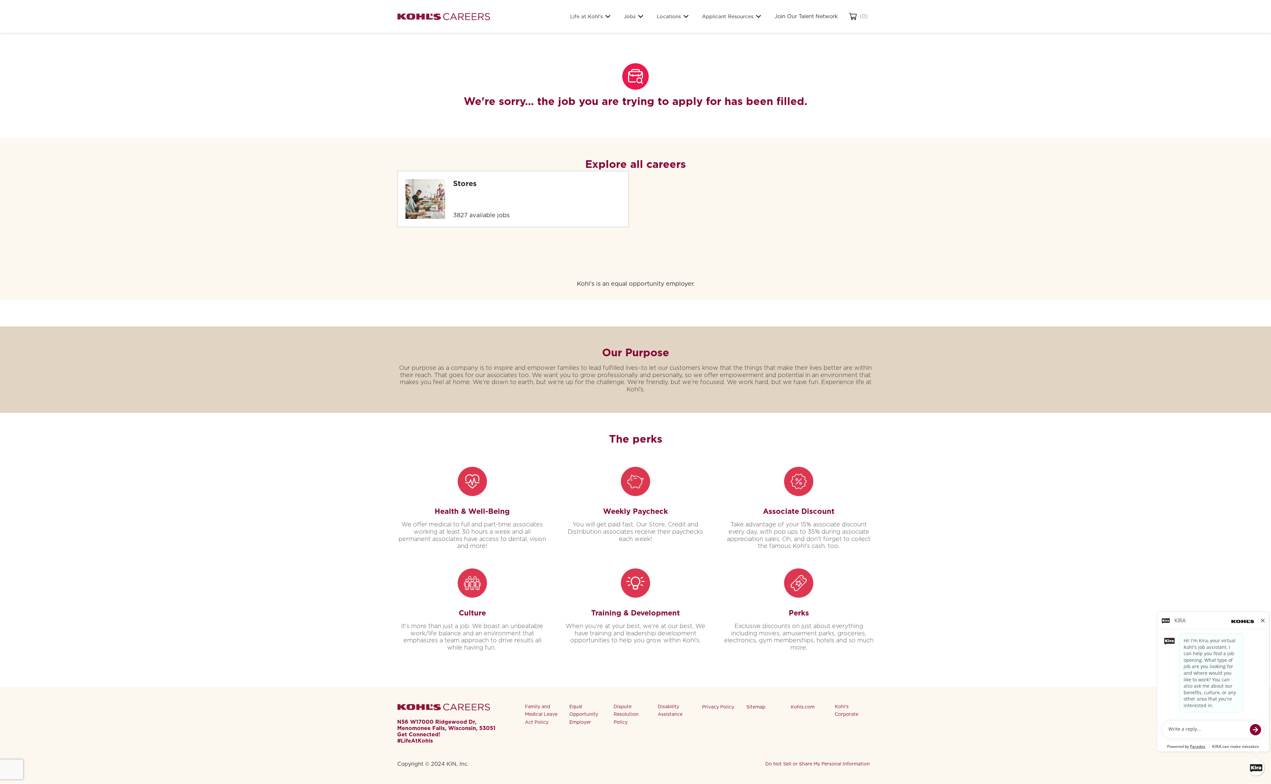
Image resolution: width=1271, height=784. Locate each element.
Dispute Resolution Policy (626, 714)
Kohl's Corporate (846, 710)
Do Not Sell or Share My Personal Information (817, 763)
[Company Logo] (443, 16)
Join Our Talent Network (806, 16)
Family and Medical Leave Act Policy (541, 714)
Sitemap (755, 707)
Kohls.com (803, 707)
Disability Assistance (670, 710)
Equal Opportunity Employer (583, 714)
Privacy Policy (718, 707)
